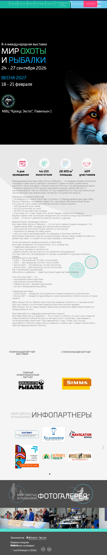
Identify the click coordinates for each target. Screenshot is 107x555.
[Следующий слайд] (103, 447)
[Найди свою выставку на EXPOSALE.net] (27, 456)
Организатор (17, 538)
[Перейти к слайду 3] (54, 474)
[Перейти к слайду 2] (52, 474)
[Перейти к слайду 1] (49, 474)
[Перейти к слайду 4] (57, 474)
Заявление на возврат (23, 546)
